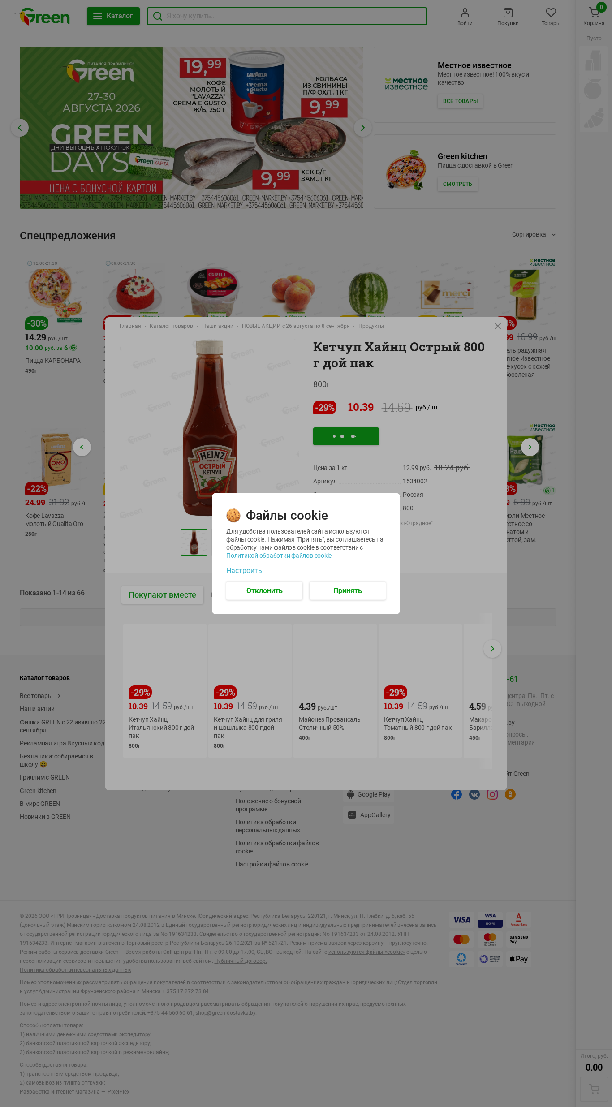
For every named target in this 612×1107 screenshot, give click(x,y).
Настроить (244, 570)
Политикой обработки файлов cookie (279, 555)
